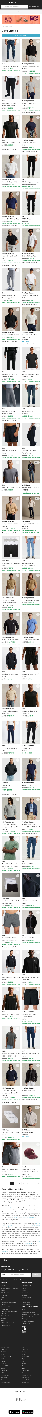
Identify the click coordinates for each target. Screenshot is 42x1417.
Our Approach (26, 1310)
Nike (2, 1380)
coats (15, 1218)
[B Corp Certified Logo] (31, 1329)
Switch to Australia (27, 1304)
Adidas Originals (5, 1366)
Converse (24, 1373)
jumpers (26, 1218)
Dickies (24, 1363)
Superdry (3, 1363)
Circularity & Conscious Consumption (28, 1318)
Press (2, 1297)
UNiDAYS (3, 1318)
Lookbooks (4, 1377)
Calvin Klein (4, 1349)
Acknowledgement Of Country (9, 1288)
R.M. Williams (25, 1377)
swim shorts (36, 1226)
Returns (24, 1290)
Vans (23, 1366)
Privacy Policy (4, 1309)
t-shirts (11, 1208)
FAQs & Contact (26, 1285)
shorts (38, 1223)
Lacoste (3, 1368)
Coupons (3, 1304)
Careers (3, 1300)
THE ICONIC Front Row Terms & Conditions (9, 1312)
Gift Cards (24, 1295)
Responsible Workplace (28, 1312)
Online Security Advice (7, 1316)
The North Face (5, 1375)
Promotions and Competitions (9, 1302)
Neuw (23, 1368)
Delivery (24, 1288)
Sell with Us (4, 1295)
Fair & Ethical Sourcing (28, 1321)
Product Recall (26, 1302)
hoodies (32, 1218)
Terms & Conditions (6, 1307)
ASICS (2, 1373)
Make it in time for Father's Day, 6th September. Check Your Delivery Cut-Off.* (21, 12)
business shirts (28, 1243)
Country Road (25, 1370)
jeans (10, 1226)
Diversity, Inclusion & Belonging (30, 1314)
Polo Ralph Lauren (6, 1356)
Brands (3, 1290)
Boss (23, 1347)
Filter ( (20, 35)
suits (38, 1241)
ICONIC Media (5, 1293)
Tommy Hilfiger (5, 1347)
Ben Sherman (25, 1356)
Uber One (3, 1320)
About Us (3, 1285)
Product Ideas (25, 1300)
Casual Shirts (25, 1382)
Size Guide (25, 1293)
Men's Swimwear (5, 1382)
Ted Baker (3, 1359)
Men (3, 26)
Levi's (23, 1354)
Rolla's (3, 1354)
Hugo (23, 1359)
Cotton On (4, 1370)
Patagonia (4, 1361)
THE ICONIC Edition (6, 1325)
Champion (4, 1351)
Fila (23, 1361)
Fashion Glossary (26, 1297)
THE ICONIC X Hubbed (7, 1323)
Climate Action (26, 1323)
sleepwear (5, 1251)
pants (3, 1226)
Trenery (24, 1351)
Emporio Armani (26, 1375)
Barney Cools (25, 1380)
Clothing (8, 26)
